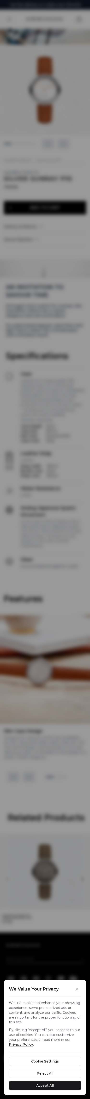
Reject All (45, 1073)
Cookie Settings (45, 1061)
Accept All (45, 1085)
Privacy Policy (21, 1044)
